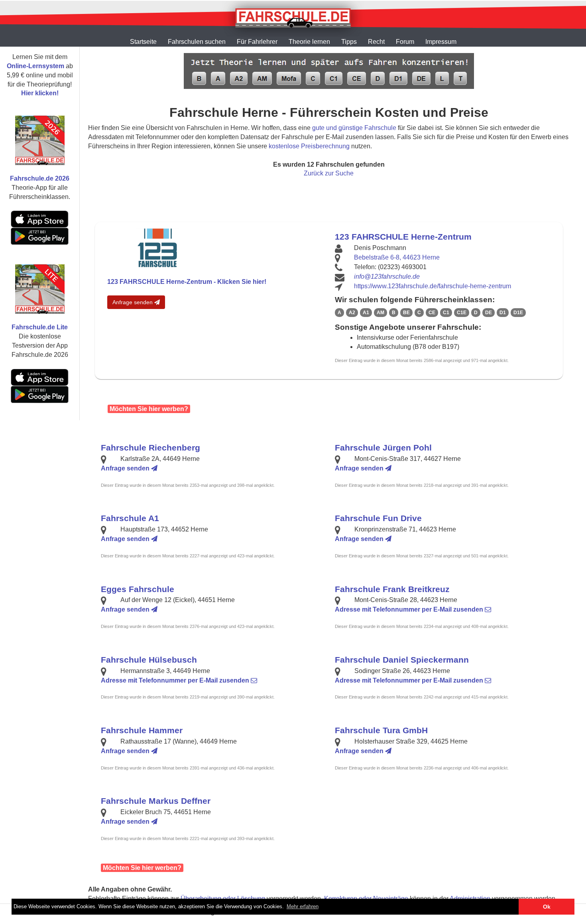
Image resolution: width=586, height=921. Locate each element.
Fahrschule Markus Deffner (155, 800)
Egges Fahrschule (137, 589)
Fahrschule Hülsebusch (149, 659)
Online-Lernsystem (35, 66)
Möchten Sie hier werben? (149, 408)
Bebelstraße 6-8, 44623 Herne (397, 257)
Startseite (143, 41)
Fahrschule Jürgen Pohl (383, 447)
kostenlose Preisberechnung (309, 146)
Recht (376, 41)
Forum (405, 41)
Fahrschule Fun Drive (378, 518)
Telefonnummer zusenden (410, 609)
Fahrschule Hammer (142, 730)
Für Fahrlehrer (257, 41)
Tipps (349, 41)
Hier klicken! (40, 93)
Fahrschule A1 (130, 518)
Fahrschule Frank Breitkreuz (392, 589)
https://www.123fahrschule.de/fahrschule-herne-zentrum (432, 286)
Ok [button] (547, 906)
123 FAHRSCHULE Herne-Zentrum (403, 236)
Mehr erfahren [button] (303, 906)
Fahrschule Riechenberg (150, 447)
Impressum (440, 41)
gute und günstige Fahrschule (354, 127)
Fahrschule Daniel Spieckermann (402, 659)
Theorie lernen (309, 41)
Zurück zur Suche (329, 173)
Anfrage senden (133, 302)
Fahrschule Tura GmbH (381, 730)
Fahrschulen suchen (197, 41)
